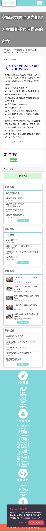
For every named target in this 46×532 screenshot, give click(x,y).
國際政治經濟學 (12, 193)
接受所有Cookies (36, 523)
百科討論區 (8, 169)
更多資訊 (22, 523)
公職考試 (30, 50)
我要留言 (13, 160)
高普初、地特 (9, 52)
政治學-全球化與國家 (15, 198)
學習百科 (18, 50)
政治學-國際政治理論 (15, 215)
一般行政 (23, 52)
